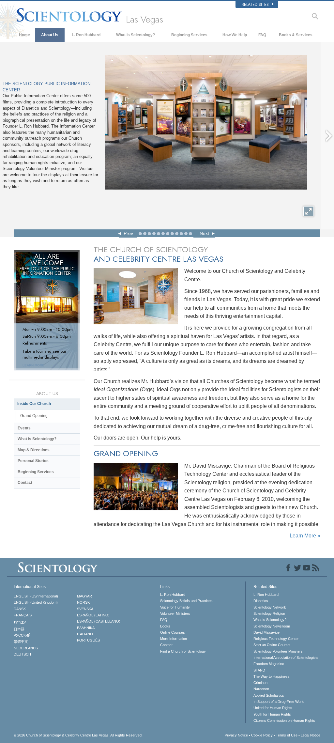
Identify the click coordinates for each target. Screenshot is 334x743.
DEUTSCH (22, 654)
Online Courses (172, 632)
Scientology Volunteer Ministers (278, 651)
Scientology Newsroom (271, 626)
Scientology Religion (269, 613)
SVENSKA (85, 609)
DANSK (20, 609)
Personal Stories (33, 460)
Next (204, 233)
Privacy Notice (236, 735)
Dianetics (260, 601)
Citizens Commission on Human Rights (284, 720)
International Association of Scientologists (285, 657)
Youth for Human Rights (272, 714)
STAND (259, 670)
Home (24, 35)
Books (165, 626)
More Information (173, 639)
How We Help (234, 35)
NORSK (83, 602)
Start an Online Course (271, 645)
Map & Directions (34, 450)
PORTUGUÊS (88, 640)
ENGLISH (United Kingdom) (36, 602)
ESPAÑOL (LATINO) (93, 615)
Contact (25, 482)
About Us (49, 35)
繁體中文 (21, 641)
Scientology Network (269, 607)
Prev (128, 233)
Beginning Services (189, 35)
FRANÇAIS (23, 615)
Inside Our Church (34, 403)
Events (24, 428)
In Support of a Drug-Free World (278, 702)
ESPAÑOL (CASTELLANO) (98, 621)
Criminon (260, 683)
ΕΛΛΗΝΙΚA (86, 628)
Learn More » (305, 535)
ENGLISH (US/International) (36, 596)
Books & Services (295, 35)
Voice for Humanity (175, 607)
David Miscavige (266, 632)
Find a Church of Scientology (183, 651)
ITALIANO (85, 634)
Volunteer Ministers (175, 613)
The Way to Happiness (271, 676)
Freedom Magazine (268, 664)
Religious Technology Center (276, 639)
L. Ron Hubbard (86, 35)
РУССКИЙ (22, 635)
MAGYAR (84, 596)
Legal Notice (310, 735)
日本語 (19, 629)
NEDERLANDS (26, 648)
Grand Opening (34, 415)
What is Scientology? (135, 35)
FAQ (262, 35)
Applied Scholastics (268, 695)
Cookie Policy (262, 735)
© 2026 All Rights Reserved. (78, 735)
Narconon (261, 689)
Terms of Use (286, 735)
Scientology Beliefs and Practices (186, 601)
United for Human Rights (272, 708)
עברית (20, 622)
